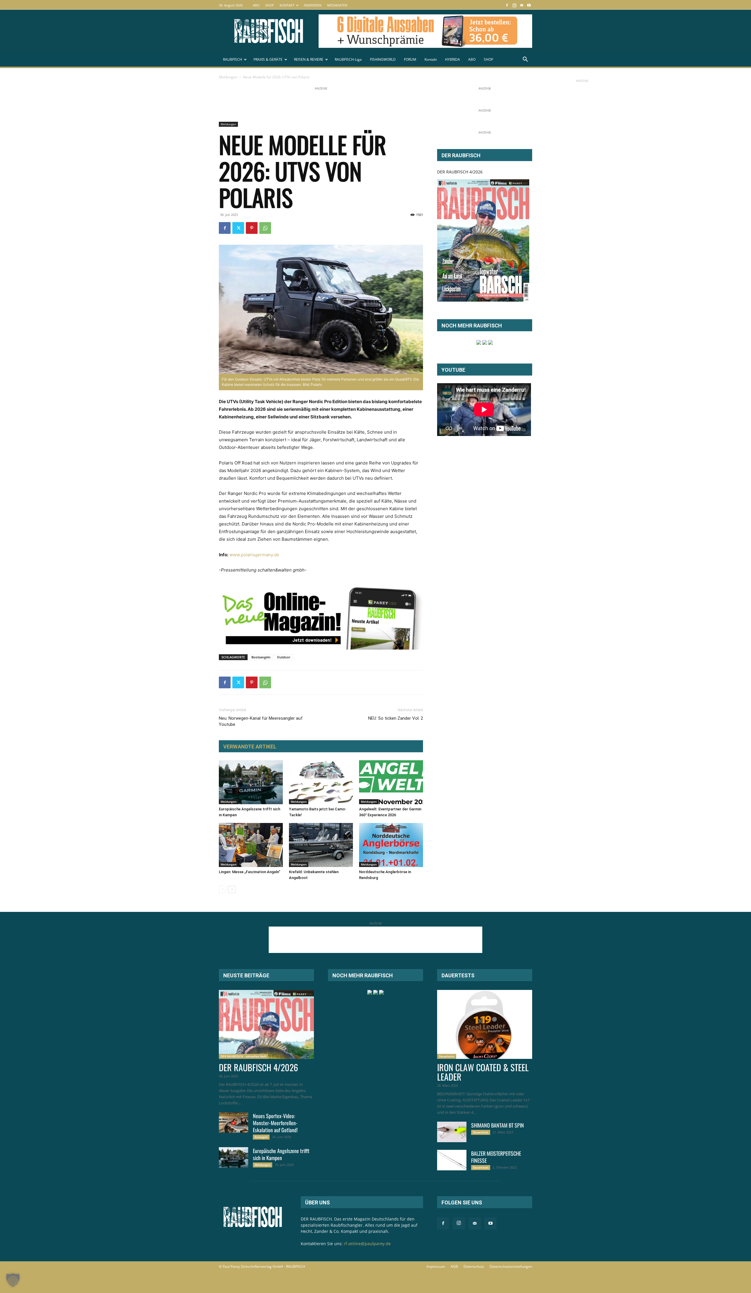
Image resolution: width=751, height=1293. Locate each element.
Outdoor (283, 657)
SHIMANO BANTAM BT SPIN (497, 1125)
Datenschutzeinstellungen (511, 1266)
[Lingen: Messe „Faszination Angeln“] (251, 845)
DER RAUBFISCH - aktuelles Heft (243, 1056)
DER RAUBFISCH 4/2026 (460, 172)
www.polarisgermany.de (254, 554)
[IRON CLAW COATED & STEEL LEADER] (484, 1024)
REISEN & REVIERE (308, 59)
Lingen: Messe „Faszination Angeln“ (249, 872)
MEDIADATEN (337, 5)
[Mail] (521, 5)
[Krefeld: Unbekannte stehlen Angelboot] (321, 845)
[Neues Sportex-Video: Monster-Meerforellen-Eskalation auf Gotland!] (233, 1122)
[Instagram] (514, 5)
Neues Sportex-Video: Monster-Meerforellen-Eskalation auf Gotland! (275, 1123)
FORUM (410, 59)
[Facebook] (507, 5)
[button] (525, 60)
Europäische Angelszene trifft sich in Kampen (281, 1154)
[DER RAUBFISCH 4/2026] (483, 240)
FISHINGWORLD (383, 59)
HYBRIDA (452, 59)
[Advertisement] (325, 105)
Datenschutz (474, 1266)
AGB (454, 1266)
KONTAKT (287, 5)
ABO (256, 5)
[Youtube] (529, 5)
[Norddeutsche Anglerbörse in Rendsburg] (391, 845)
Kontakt (430, 59)
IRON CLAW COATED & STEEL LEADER (483, 1072)
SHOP (269, 5)
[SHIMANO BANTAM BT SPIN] (451, 1132)
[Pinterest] (252, 228)
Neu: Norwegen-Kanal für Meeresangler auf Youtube (261, 721)
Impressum (436, 1266)
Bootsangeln (260, 657)
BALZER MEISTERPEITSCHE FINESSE (496, 1157)
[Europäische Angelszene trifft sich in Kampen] (251, 782)
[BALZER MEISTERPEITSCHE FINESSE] (451, 1160)
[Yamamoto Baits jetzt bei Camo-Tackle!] (321, 782)
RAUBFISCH (232, 59)
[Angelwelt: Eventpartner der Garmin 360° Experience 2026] (391, 782)
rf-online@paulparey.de (367, 1243)
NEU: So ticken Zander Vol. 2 (395, 718)
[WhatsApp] (265, 228)
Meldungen (228, 77)
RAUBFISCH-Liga (348, 59)
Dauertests (446, 1056)
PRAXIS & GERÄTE (268, 59)
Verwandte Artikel (249, 746)
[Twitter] (238, 228)
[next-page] (232, 889)
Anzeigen (261, 1137)
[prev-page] (222, 889)
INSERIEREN (313, 5)
